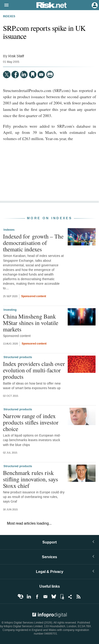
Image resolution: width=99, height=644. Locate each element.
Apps (62, 596)
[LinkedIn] (24, 74)
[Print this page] (50, 74)
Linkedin (29, 596)
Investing (10, 310)
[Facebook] (15, 74)
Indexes (9, 16)
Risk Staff (16, 56)
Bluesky (53, 596)
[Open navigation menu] (4, 5)
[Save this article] (32, 74)
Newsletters (45, 596)
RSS (78, 596)
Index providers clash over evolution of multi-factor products (34, 370)
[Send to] (41, 74)
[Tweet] (6, 74)
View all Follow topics (20, 596)
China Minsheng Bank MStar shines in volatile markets (30, 322)
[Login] (94, 5)
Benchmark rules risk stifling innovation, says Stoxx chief (30, 479)
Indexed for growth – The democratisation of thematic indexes (33, 242)
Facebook (37, 596)
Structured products (17, 357)
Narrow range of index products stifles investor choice (30, 422)
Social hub (70, 596)
